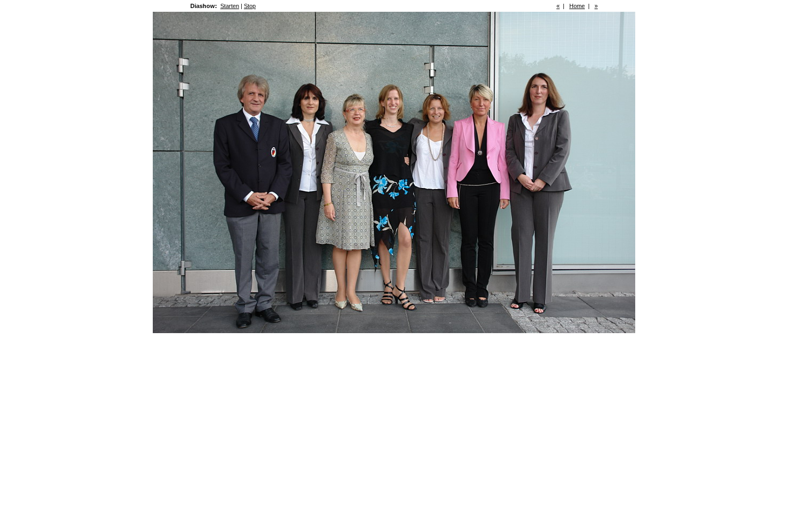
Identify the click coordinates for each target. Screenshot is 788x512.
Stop (250, 6)
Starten (229, 6)
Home (577, 6)
